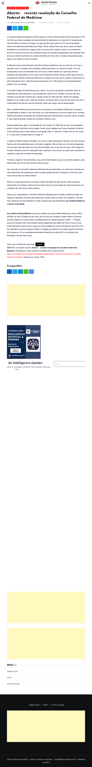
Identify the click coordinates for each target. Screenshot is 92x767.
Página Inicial (12, 671)
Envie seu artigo (13, 684)
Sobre (9, 677)
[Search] (89, 3)
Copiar (40, 244)
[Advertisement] (46, 300)
